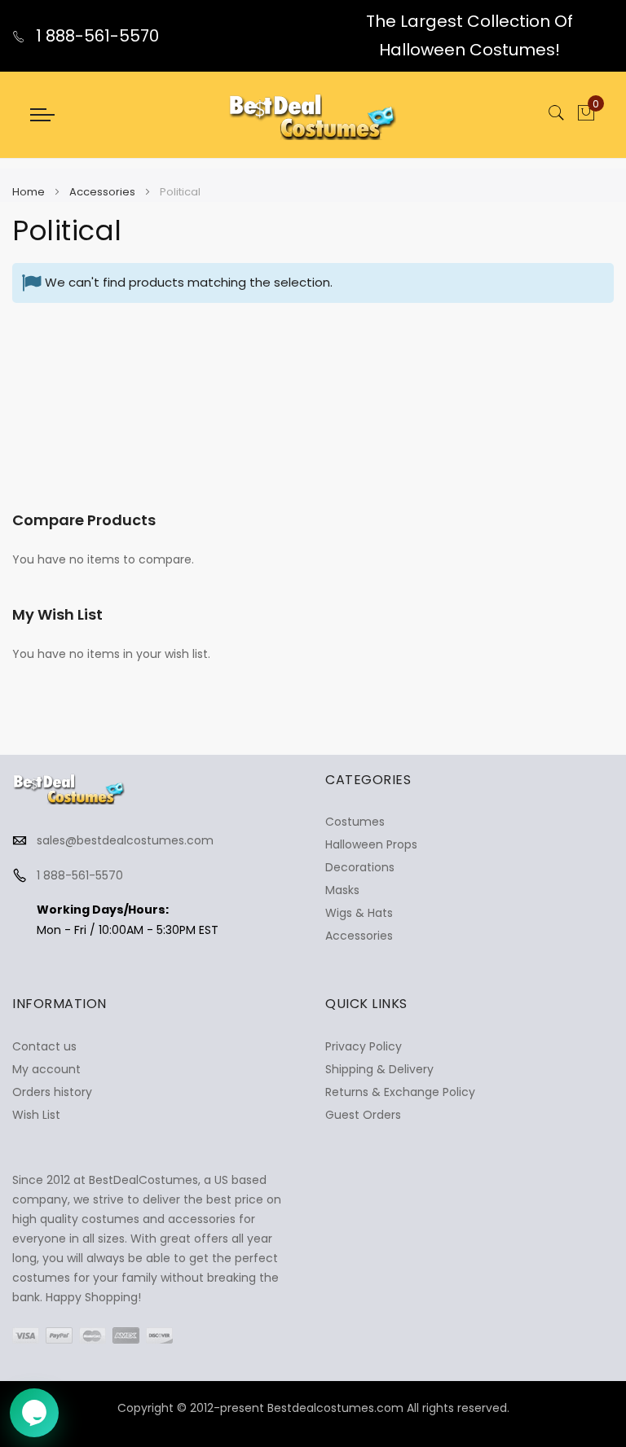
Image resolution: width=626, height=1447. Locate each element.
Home (29, 192)
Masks (342, 890)
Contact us (44, 1046)
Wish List (36, 1115)
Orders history (52, 1092)
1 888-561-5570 (95, 35)
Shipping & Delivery (379, 1069)
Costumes (355, 821)
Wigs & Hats (359, 913)
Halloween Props (371, 844)
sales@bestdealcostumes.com (125, 840)
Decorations (360, 867)
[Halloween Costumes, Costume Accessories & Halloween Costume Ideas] (313, 115)
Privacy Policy (363, 1046)
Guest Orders (363, 1115)
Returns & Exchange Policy (400, 1092)
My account (46, 1069)
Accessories (103, 192)
